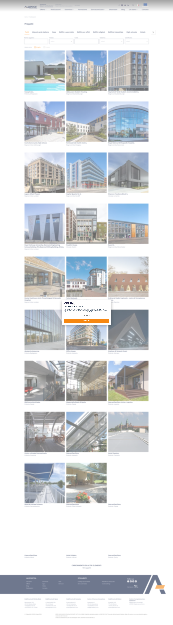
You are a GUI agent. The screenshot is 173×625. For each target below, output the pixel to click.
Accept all (86, 320)
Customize (86, 315)
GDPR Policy (101, 309)
